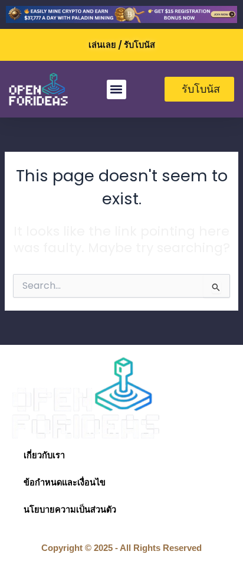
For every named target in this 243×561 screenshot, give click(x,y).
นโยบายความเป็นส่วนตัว (70, 509)
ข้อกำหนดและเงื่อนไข (65, 482)
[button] (116, 89)
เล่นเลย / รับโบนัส (121, 45)
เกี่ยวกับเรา (44, 455)
